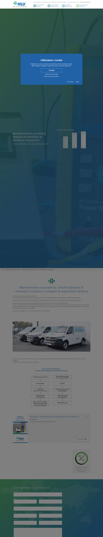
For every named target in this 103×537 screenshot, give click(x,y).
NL (73, 2)
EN (69, 2)
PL (77, 2)
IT (78, 2)
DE (68, 2)
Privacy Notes (70, 81)
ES (75, 2)
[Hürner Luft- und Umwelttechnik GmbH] (20, 4)
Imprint (77, 81)
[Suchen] (89, 2)
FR (71, 2)
